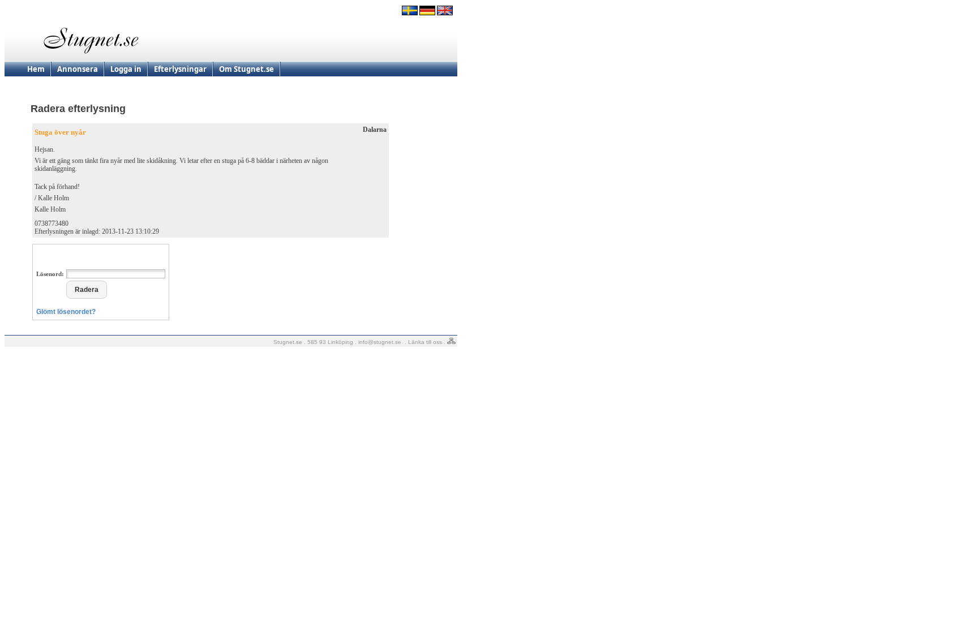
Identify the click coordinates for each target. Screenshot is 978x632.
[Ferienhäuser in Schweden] (427, 13)
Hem (36, 69)
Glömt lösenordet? (66, 312)
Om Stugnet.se (246, 69)
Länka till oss (425, 342)
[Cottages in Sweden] (445, 13)
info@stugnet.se (379, 342)
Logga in (125, 69)
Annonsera (77, 69)
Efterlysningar (180, 69)
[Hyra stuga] (410, 13)
